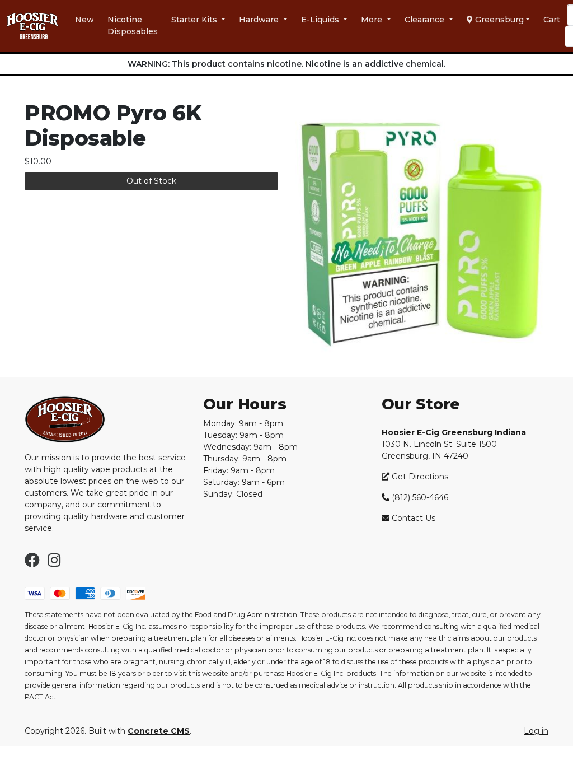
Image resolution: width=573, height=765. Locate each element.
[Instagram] (54, 563)
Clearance (426, 20)
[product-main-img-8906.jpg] (421, 232)
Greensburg (498, 20)
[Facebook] (32, 563)
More (372, 20)
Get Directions (418, 477)
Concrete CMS (159, 731)
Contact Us (413, 518)
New (84, 20)
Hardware (260, 20)
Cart (551, 20)
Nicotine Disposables (132, 25)
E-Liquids (321, 20)
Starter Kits (195, 20)
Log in (536, 731)
